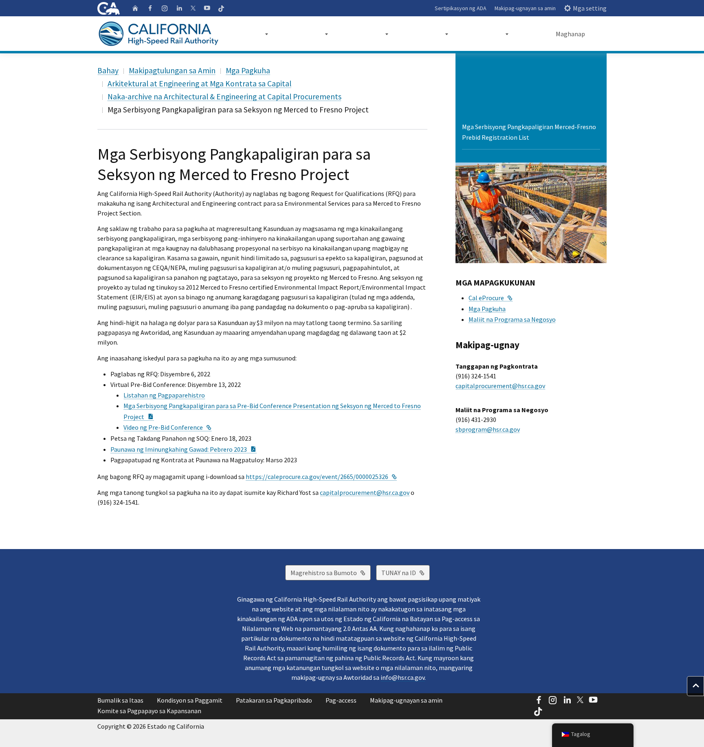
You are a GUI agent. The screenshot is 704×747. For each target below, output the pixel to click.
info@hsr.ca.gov (403, 677)
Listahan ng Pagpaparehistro (164, 395)
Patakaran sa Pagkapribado (274, 700)
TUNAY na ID (405, 572)
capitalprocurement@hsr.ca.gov (364, 492)
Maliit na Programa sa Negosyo (512, 319)
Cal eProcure (491, 298)
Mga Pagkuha (248, 70)
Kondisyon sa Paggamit (189, 700)
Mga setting (590, 8)
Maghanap (570, 34)
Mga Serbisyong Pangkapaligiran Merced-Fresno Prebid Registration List (529, 132)
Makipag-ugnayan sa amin (525, 8)
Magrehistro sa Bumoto (330, 572)
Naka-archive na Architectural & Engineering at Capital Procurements (224, 96)
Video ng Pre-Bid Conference (167, 427)
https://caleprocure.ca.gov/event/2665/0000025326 (321, 476)
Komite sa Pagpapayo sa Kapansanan (149, 711)
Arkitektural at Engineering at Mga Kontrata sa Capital (199, 83)
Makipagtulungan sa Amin (172, 70)
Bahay (108, 70)
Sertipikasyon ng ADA (460, 8)
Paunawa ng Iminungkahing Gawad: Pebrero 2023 (183, 449)
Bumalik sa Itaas (120, 700)
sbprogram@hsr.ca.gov (487, 429)
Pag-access (341, 700)
